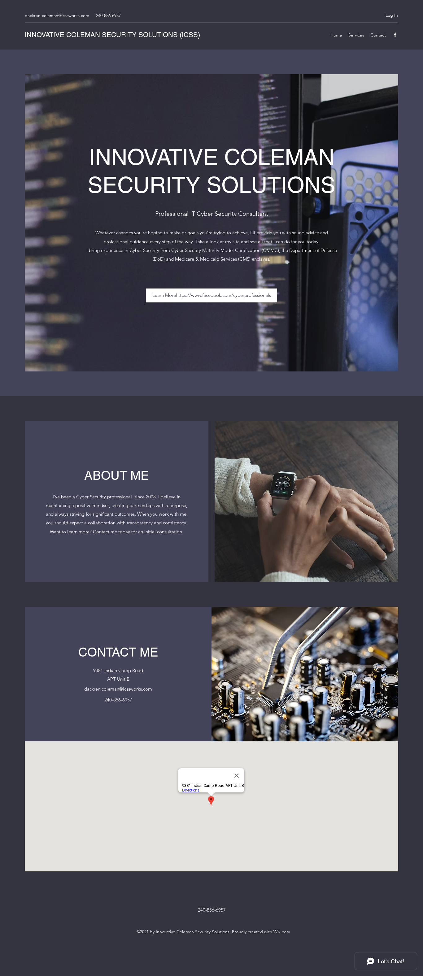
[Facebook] (395, 35)
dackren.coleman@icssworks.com (57, 15)
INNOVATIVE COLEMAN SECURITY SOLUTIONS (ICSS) (112, 35)
